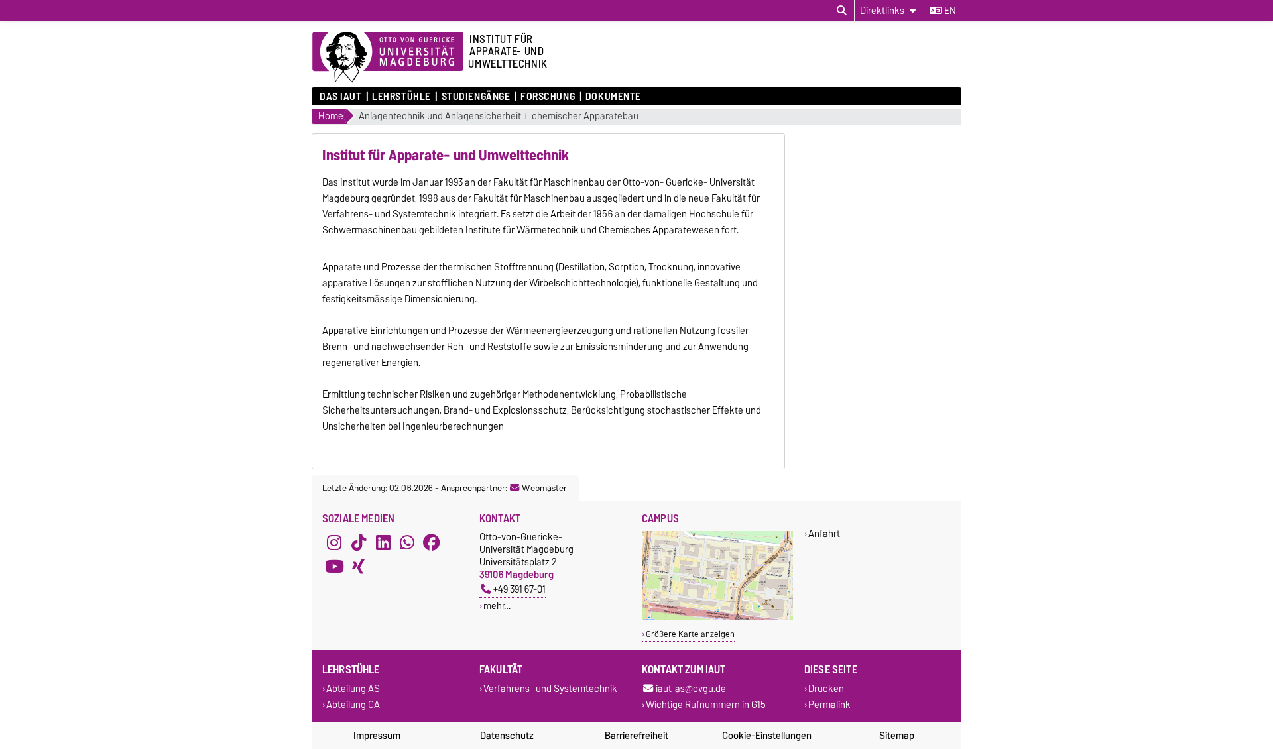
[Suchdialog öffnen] (841, 11)
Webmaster (544, 488)
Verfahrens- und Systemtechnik (550, 689)
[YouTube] (334, 566)
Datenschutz (507, 736)
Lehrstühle (401, 97)
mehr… (497, 605)
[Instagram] (334, 542)
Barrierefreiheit (636, 736)
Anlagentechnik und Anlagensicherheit (440, 116)
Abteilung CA (353, 704)
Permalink (829, 704)
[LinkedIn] (383, 542)
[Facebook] (432, 542)
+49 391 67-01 (519, 589)
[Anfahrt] (718, 617)
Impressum (376, 736)
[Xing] (359, 566)
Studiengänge (476, 97)
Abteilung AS (353, 689)
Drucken (826, 689)
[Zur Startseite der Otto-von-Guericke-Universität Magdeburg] (388, 57)
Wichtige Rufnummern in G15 (706, 704)
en (949, 11)
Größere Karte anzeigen (690, 634)
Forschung (547, 97)
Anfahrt (824, 533)
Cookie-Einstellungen (767, 736)
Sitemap (896, 736)
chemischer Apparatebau (585, 116)
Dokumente (613, 97)
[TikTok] (359, 542)
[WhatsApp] (407, 542)
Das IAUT (340, 97)
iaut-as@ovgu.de (691, 689)
